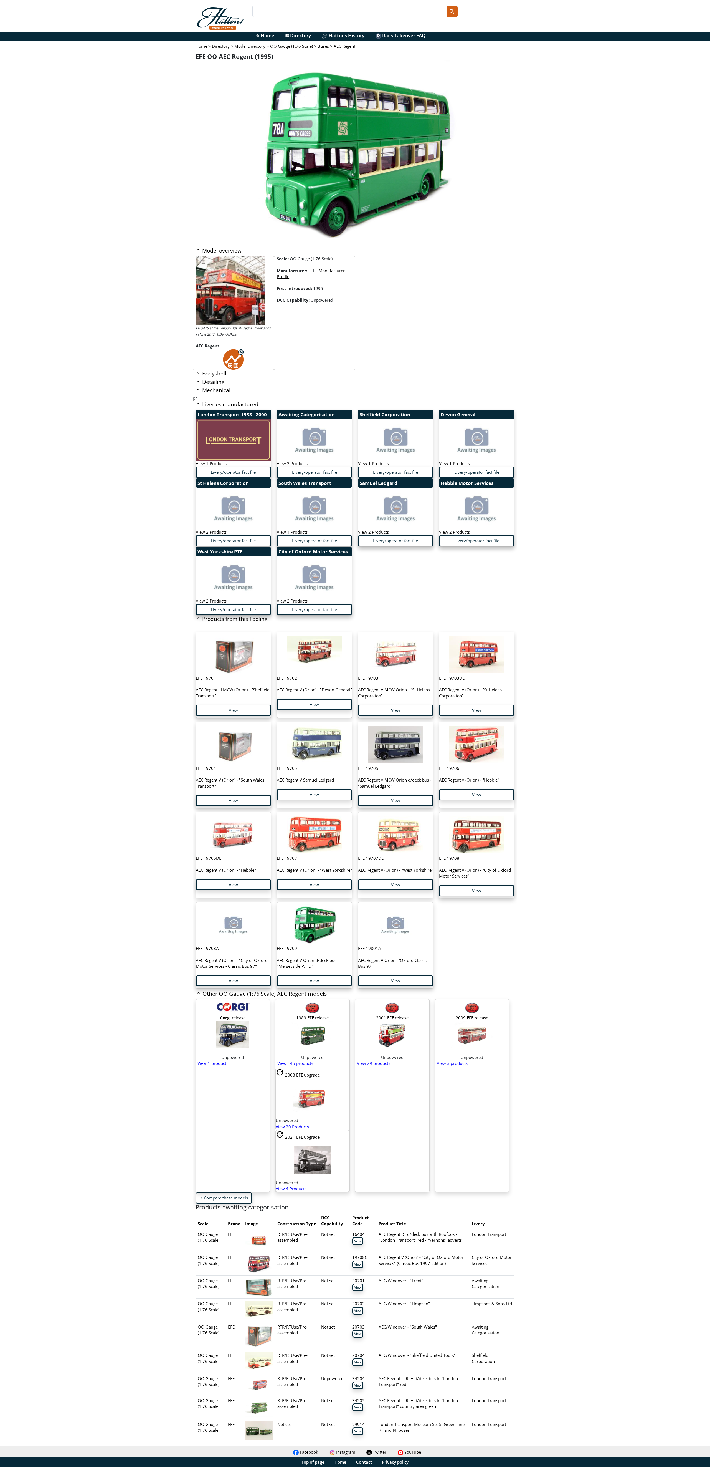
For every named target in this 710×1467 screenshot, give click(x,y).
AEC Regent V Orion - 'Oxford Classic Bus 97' (392, 957)
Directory (298, 35)
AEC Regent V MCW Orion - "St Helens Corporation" (394, 687)
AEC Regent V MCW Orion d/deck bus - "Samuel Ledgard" (395, 777)
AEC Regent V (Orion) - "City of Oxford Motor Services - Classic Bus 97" (232, 957)
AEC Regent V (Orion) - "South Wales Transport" (230, 777)
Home (265, 35)
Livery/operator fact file (233, 472)
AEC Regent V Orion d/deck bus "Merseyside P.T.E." (306, 957)
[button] (323, 994)
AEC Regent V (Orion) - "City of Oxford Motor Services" (475, 867)
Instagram (345, 1452)
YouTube (412, 1452)
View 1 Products (211, 463)
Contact (364, 1462)
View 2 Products (292, 463)
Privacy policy (395, 1462)
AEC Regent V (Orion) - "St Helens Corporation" (470, 687)
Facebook (308, 1452)
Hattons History (346, 35)
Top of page (312, 1462)
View (233, 710)
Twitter (379, 1452)
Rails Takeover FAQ (403, 35)
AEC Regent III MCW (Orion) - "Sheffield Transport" (233, 687)
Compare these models (224, 1198)
